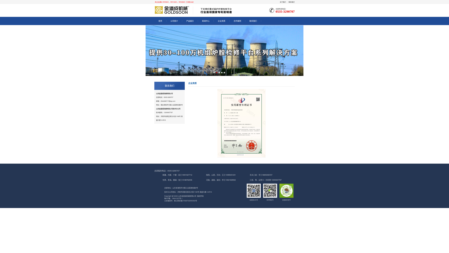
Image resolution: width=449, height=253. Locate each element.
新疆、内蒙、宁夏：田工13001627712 (177, 175)
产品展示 (190, 21)
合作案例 (237, 21)
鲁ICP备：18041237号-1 (173, 198)
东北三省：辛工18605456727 (261, 175)
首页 (160, 21)
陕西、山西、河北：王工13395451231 (221, 175)
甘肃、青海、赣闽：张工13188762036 (177, 180)
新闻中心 (206, 21)
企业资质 (221, 21)
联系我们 (292, 2)
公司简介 (174, 21)
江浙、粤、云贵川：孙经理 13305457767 (266, 180)
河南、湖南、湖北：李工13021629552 (221, 180)
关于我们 (283, 2)
